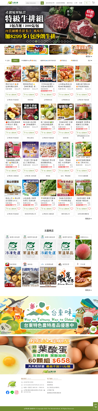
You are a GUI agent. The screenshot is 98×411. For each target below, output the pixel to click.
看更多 (88, 56)
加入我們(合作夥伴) (53, 387)
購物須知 (50, 382)
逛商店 (15, 60)
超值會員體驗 (60, 3)
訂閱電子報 (50, 390)
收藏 (80, 3)
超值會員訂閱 (50, 3)
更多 (89, 60)
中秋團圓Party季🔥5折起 (29, 60)
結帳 (95, 404)
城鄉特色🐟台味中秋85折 (48, 60)
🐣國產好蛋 (74, 60)
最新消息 (70, 3)
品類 (8, 60)
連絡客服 (50, 385)
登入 (87, 3)
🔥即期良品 (63, 60)
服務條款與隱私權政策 (54, 393)
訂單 (76, 3)
